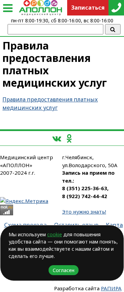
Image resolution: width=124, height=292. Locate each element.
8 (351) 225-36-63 (84, 188)
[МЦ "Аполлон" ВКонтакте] (56, 138)
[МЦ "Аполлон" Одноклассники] (69, 138)
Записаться (88, 7)
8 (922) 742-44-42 (84, 196)
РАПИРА (111, 288)
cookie (54, 234)
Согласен (63, 270)
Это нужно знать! (84, 211)
